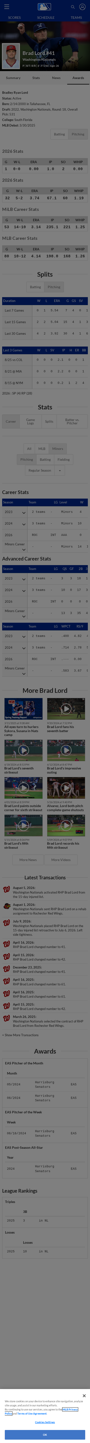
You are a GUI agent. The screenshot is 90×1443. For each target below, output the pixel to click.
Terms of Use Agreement (32, 1413)
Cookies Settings (45, 1422)
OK (45, 1434)
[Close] (84, 1395)
